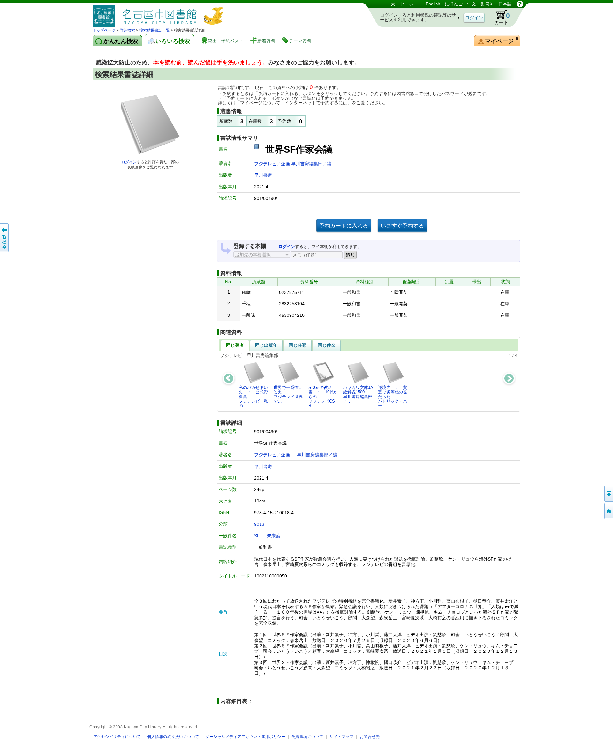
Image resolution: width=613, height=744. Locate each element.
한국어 (487, 3)
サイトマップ (341, 736)
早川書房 (263, 175)
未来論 (273, 535)
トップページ (104, 30)
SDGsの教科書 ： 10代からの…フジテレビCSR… (323, 396)
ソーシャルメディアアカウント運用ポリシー (245, 736)
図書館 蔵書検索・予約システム (159, 13)
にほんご (454, 3)
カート (502, 18)
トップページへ (608, 511)
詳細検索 (127, 30)
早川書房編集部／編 (311, 163)
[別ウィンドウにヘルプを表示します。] (520, 4)
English (433, 3)
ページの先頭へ (608, 494)
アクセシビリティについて (117, 736)
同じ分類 (297, 345)
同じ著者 (235, 345)
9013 (259, 524)
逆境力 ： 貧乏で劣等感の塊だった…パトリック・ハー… (392, 396)
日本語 (505, 3)
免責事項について (307, 736)
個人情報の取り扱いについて (173, 736)
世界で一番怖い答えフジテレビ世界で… (288, 394)
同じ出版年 (266, 345)
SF (257, 535)
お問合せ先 (370, 736)
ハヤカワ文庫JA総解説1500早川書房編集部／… (358, 394)
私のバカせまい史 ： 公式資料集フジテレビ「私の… (253, 396)
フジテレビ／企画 (272, 163)
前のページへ (5, 237)
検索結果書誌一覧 (154, 30)
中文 (471, 3)
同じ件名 (327, 345)
